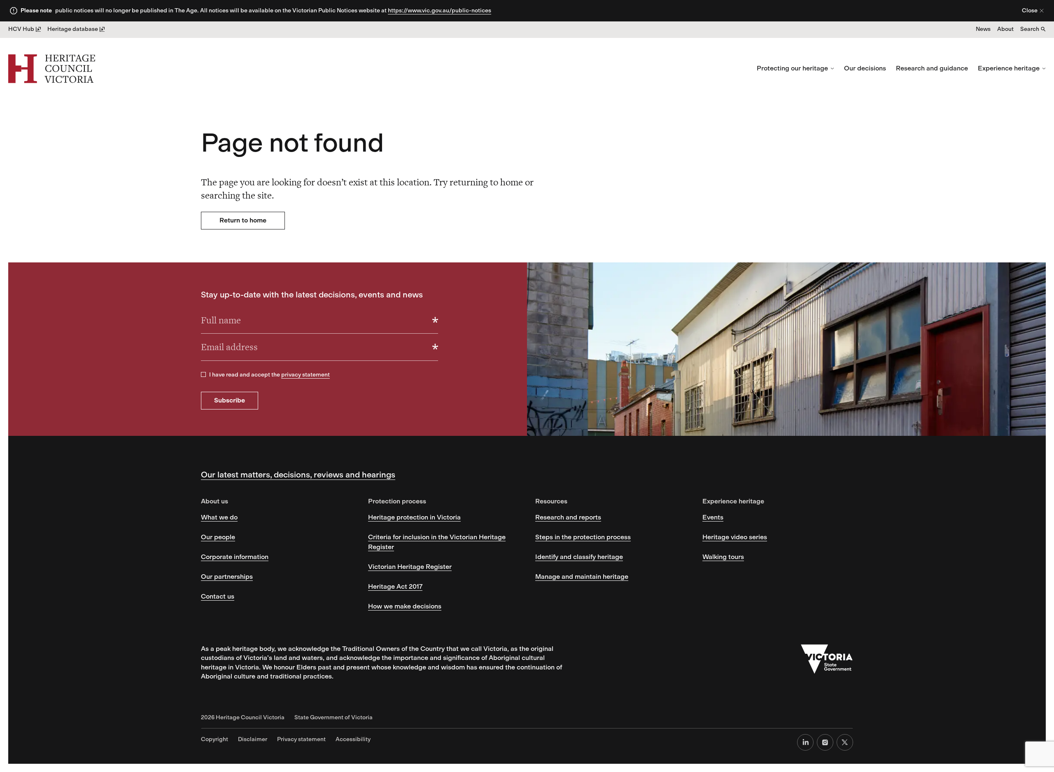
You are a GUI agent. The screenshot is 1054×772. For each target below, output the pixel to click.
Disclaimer (252, 739)
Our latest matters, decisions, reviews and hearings (298, 475)
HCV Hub (21, 29)
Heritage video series (734, 537)
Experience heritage (1009, 68)
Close (1030, 10)
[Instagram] (825, 742)
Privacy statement (301, 739)
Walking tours (723, 557)
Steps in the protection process (583, 537)
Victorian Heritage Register (410, 567)
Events (712, 517)
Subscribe (229, 400)
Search (1029, 29)
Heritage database (72, 29)
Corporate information (234, 557)
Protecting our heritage (792, 68)
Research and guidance (932, 68)
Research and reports (568, 517)
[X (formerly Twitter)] (845, 742)
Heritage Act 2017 (395, 586)
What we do (219, 517)
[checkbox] (203, 374)
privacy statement (305, 374)
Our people (218, 537)
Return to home (242, 220)
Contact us (217, 596)
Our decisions (865, 68)
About (1005, 29)
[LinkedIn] (805, 742)
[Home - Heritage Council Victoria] (51, 68)
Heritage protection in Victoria (414, 517)
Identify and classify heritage (579, 557)
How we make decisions (404, 606)
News (983, 29)
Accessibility (353, 739)
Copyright (214, 739)
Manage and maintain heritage (581, 576)
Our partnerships (227, 576)
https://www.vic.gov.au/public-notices (439, 10)
